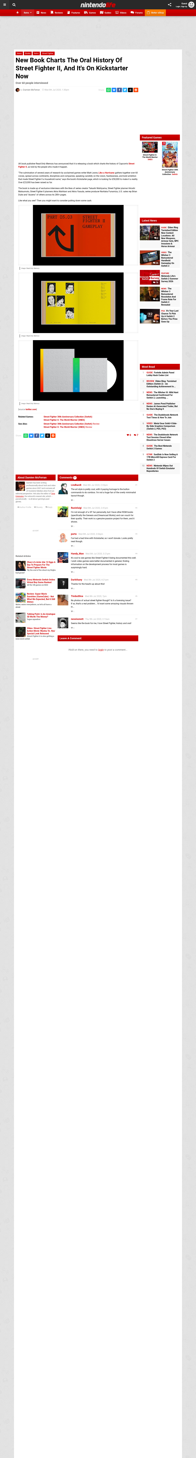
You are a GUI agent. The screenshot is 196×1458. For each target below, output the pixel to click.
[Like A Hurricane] (78, 235)
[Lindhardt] (63, 493)
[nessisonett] (63, 627)
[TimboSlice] (63, 604)
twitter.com (31, 409)
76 (156, 282)
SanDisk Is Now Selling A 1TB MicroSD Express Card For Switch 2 (162, 457)
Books (27, 53)
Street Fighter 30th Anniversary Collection (170, 172)
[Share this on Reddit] (135, 90)
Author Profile (25, 507)
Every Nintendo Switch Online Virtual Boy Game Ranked (41, 581)
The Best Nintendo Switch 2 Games (159, 447)
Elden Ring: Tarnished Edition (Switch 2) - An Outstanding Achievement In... (161, 384)
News (19, 53)
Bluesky (39, 507)
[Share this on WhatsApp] (108, 90)
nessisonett (77, 619)
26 (156, 263)
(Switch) (68, 416)
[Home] (17, 12)
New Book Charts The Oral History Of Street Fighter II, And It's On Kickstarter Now (72, 68)
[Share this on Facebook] (119, 90)
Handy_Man (77, 553)
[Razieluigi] (63, 516)
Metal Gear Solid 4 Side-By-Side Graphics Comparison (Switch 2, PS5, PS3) (162, 426)
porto (74, 534)
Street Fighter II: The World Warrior (150, 157)
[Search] (14, 4)
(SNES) (64, 420)
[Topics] (4, 4)
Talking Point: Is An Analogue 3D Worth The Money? (41, 615)
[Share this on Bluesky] (114, 90)
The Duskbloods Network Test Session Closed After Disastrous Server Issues (162, 437)
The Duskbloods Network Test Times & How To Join (162, 416)
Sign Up (184, 6)
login (101, 649)
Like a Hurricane (106, 172)
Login (178, 6)
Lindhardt (76, 485)
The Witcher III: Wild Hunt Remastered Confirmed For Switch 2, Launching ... (162, 395)
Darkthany (76, 579)
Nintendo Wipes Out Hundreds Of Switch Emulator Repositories (161, 468)
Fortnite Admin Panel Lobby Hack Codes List (160, 374)
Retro (36, 53)
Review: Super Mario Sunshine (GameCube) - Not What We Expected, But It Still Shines (41, 598)
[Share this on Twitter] (125, 90)
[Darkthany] (63, 587)
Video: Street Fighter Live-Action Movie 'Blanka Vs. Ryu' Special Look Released (41, 631)
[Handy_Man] (63, 561)
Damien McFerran (31, 90)
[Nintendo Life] (98, 4)
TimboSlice (77, 596)
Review (71, 424)
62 (156, 299)
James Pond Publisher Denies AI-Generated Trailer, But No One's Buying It (162, 406)
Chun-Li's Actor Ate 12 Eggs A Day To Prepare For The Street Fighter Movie (41, 565)
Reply (49, 507)
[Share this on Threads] (130, 90)
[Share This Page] (169, 4)
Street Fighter (47, 53)
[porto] (63, 542)
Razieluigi (76, 507)
